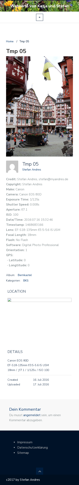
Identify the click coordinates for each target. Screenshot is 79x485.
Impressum (24, 442)
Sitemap (23, 453)
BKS (26, 280)
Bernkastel (25, 275)
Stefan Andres (31, 170)
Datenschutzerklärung (32, 448)
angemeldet (32, 415)
